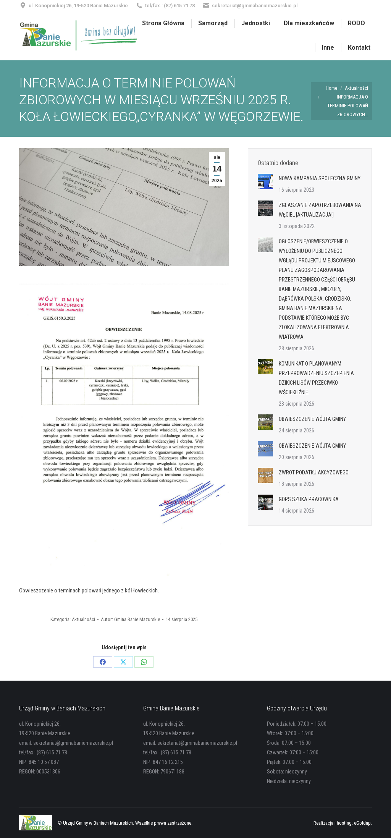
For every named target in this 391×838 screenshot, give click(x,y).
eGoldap (362, 823)
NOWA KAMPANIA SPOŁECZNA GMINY (319, 178)
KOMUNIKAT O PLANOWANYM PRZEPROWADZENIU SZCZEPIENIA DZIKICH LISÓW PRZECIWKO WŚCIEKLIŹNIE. (316, 378)
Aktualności (83, 619)
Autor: (130, 619)
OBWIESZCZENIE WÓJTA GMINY (312, 419)
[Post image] (265, 181)
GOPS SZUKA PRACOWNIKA (309, 499)
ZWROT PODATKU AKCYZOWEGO (314, 472)
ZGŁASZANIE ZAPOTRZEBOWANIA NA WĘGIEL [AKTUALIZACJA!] (320, 210)
